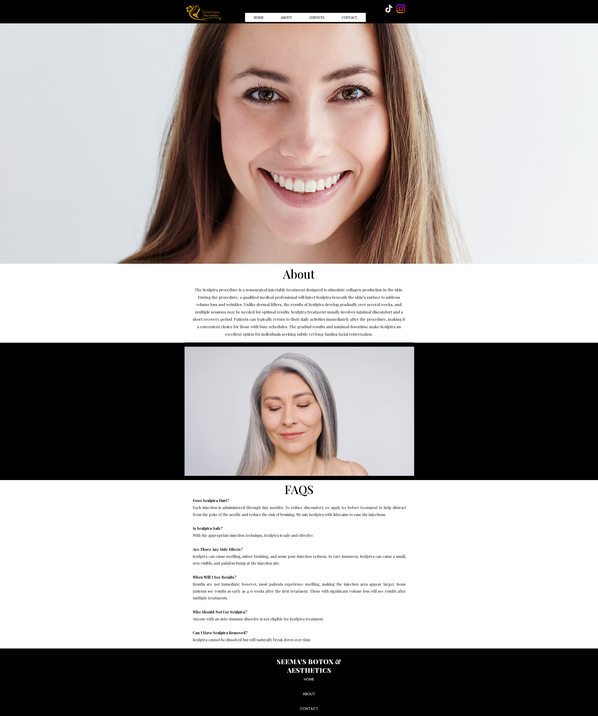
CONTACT (309, 708)
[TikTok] (389, 8)
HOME (309, 679)
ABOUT (309, 694)
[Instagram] (401, 8)
